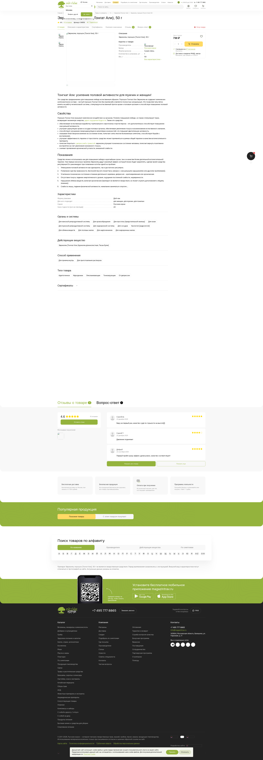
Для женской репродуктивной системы (74, 222)
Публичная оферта (103, 743)
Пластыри (61, 657)
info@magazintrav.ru (178, 630)
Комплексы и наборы (66, 708)
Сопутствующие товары (67, 701)
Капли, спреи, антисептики (68, 642)
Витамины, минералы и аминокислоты (73, 627)
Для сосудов (123, 226)
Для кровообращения (101, 222)
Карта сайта (62, 743)
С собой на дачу (64, 716)
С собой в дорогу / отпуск (68, 712)
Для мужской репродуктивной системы (74, 226)
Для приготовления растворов (89, 260)
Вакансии (136, 642)
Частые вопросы (105, 664)
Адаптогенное (64, 275)
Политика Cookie (89, 754)
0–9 (202, 554)
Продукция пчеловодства (68, 664)
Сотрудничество (138, 649)
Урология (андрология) (140, 226)
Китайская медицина (66, 683)
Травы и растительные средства (70, 672)
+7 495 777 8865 (104, 611)
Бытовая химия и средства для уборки (73, 723)
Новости (102, 653)
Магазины (103, 627)
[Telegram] (179, 2)
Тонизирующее (109, 275)
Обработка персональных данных (126, 743)
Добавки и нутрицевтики (67, 631)
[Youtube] (183, 645)
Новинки (61, 705)
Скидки (101, 635)
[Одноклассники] (188, 645)
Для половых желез (86, 230)
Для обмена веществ (67, 230)
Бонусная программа (140, 638)
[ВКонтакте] (178, 645)
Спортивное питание (66, 727)
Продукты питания (65, 720)
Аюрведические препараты (68, 697)
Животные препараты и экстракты (71, 694)
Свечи (60, 668)
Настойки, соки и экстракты (69, 679)
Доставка (102, 631)
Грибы (60, 635)
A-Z (196, 554)
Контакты (102, 660)
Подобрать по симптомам (109, 638)
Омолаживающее (93, 275)
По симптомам (63, 660)
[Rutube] (193, 645)
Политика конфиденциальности (81, 743)
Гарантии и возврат (140, 631)
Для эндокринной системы (103, 226)
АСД (59, 690)
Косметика (62, 646)
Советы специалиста (107, 657)
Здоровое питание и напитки (69, 638)
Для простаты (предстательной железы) (129, 222)
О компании (137, 657)
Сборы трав (62, 686)
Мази (60, 649)
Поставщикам (137, 646)
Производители (105, 646)
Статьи (101, 649)
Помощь (135, 660)
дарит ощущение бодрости (95, 120)
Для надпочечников (104, 230)
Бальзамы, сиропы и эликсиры (70, 675)
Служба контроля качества (143, 635)
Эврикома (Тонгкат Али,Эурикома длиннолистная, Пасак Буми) (84, 245)
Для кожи (152, 222)
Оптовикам (136, 627)
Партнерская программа (142, 653)
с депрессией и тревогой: (85, 143)
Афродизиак (78, 275)
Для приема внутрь (66, 260)
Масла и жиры (63, 653)
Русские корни (150, 48)
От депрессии (124, 275)
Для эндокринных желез (125, 230)
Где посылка (103, 642)
